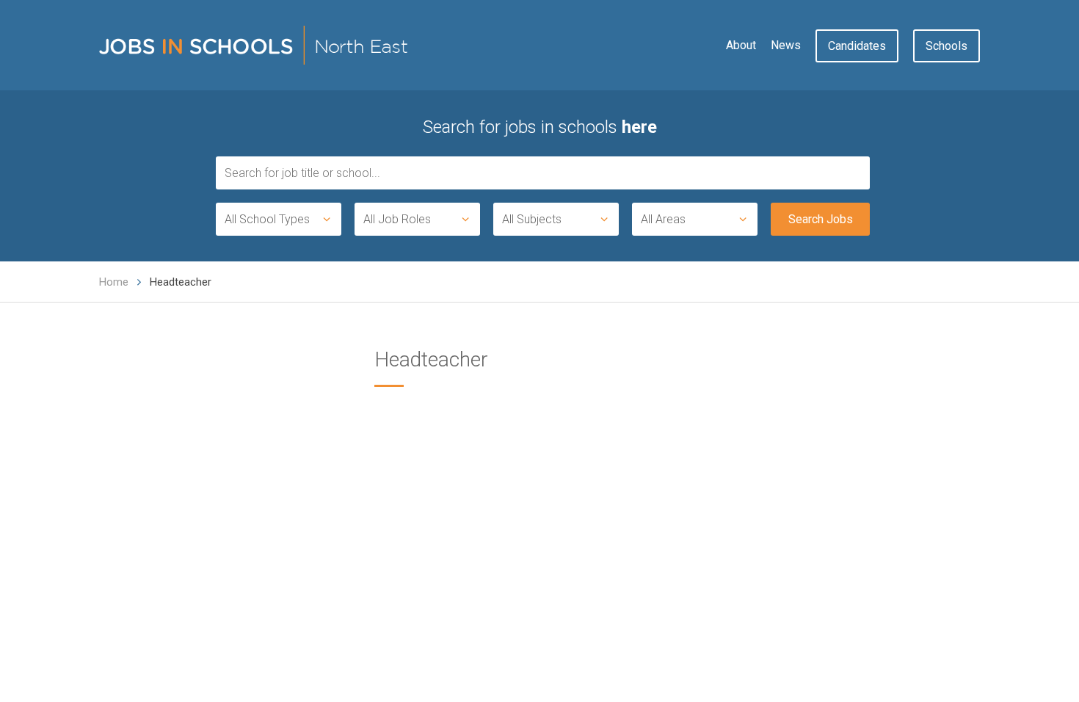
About (741, 45)
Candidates (857, 46)
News (786, 45)
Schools (946, 46)
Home (113, 282)
